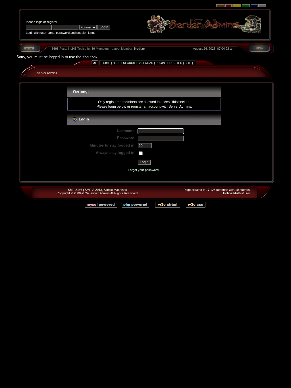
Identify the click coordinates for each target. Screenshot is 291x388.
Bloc (248, 193)
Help (116, 62)
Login (160, 62)
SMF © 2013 (93, 189)
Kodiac (139, 48)
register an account (146, 106)
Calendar (145, 62)
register (52, 22)
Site (188, 62)
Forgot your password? (144, 170)
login (39, 22)
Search (129, 62)
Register (174, 62)
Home (106, 62)
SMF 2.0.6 (75, 189)
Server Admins (47, 73)
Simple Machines (115, 189)
